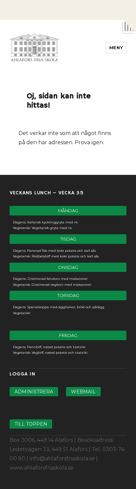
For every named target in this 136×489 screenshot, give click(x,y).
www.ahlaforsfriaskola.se (42, 468)
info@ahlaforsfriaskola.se (62, 458)
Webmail (83, 392)
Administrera (34, 392)
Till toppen (31, 424)
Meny (116, 47)
